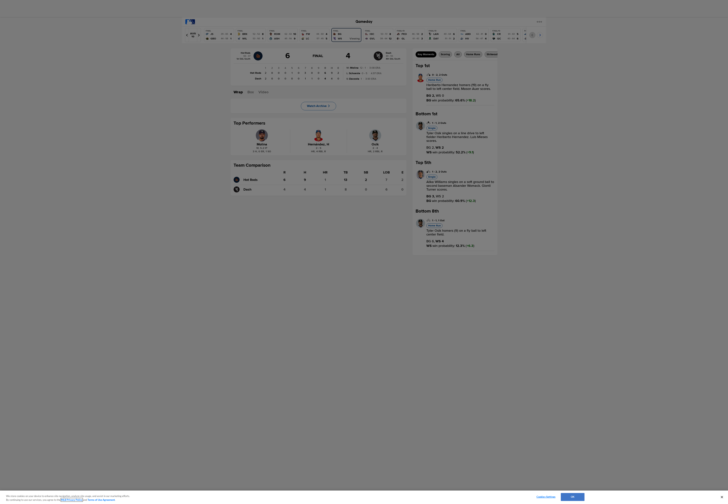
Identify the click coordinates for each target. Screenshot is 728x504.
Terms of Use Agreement (101, 499)
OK (572, 496)
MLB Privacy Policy (71, 499)
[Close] (722, 497)
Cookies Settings (546, 496)
